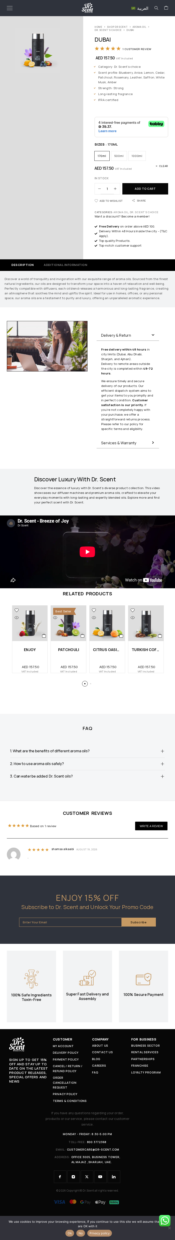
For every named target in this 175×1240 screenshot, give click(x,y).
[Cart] (166, 8)
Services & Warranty (118, 442)
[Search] (156, 8)
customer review (137, 49)
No (81, 1233)
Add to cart (145, 189)
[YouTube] (100, 1177)
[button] (128, 335)
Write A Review (151, 826)
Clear (163, 166)
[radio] (102, 156)
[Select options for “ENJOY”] (44, 636)
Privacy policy (100, 1233)
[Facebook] (60, 1177)
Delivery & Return (116, 335)
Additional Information (65, 265)
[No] (169, 1228)
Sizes (100, 144)
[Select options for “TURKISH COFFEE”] (160, 636)
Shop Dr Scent (117, 26)
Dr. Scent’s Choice (108, 30)
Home (98, 26)
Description (22, 265)
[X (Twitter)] (87, 1177)
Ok (70, 1233)
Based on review (43, 826)
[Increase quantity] (117, 188)
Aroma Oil (139, 26)
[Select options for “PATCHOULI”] (82, 636)
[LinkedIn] (114, 1177)
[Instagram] (73, 1177)
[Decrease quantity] (98, 188)
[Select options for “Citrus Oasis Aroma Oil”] (121, 636)
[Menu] (9, 8)
